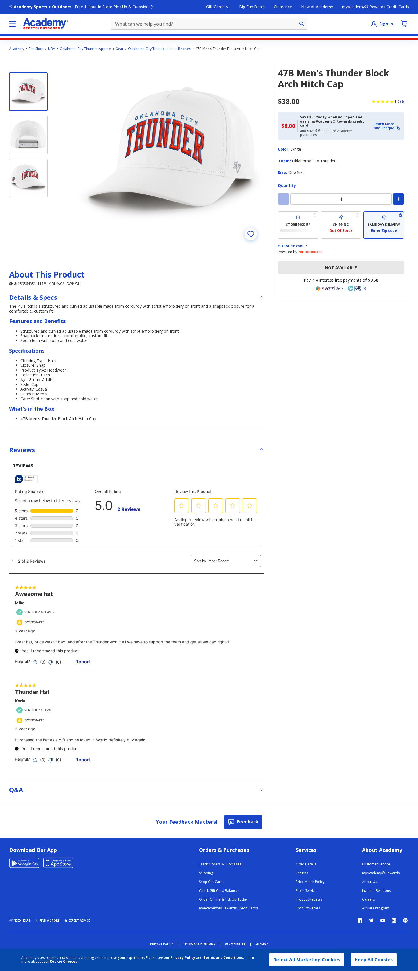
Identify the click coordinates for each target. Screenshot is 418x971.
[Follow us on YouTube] (382, 920)
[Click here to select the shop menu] (12, 23)
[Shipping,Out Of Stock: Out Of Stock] (341, 225)
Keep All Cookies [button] (374, 960)
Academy (16, 49)
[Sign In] (373, 23)
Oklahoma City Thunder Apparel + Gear (91, 49)
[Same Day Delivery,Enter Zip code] (384, 225)
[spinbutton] (341, 199)
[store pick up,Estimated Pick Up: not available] (298, 225)
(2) (402, 101)
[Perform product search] (301, 24)
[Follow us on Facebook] (360, 920)
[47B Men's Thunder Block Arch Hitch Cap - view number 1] (28, 92)
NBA (51, 49)
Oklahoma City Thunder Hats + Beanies (159, 49)
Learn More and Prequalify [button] (387, 125)
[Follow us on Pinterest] (405, 920)
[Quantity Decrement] (283, 199)
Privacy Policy (182, 957)
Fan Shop (36, 49)
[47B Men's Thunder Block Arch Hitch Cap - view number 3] (28, 178)
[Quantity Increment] (398, 199)
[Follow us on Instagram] (394, 920)
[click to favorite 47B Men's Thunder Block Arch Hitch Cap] (251, 234)
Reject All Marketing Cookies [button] (306, 960)
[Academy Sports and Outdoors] (46, 24)
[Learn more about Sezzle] (329, 288)
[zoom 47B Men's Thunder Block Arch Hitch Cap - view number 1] (170, 154)
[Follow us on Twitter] (371, 920)
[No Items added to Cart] (404, 23)
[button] (387, 126)
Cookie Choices (63, 962)
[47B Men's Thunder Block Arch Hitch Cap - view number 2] (28, 135)
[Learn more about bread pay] (357, 288)
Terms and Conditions (223, 957)
